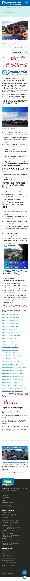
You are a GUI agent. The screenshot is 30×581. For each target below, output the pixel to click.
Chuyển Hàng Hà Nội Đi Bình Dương (10, 320)
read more (4, 469)
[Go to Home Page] (2, 8)
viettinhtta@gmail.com (12, 403)
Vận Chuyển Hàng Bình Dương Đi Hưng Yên (15, 462)
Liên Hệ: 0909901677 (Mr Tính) (10, 43)
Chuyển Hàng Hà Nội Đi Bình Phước (10, 323)
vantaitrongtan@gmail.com (8, 502)
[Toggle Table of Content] (25, 52)
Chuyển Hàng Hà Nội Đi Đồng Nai (10, 326)
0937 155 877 (12, 562)
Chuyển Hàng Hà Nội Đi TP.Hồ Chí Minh (11, 332)
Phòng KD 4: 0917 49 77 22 (10, 560)
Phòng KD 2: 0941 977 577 (9, 555)
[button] (8, 473)
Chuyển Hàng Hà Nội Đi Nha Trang (10, 317)
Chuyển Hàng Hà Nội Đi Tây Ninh (10, 329)
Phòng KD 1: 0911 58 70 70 (10, 553)
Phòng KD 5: (6, 562)
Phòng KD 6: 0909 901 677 (9, 565)
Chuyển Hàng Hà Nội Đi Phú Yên (10, 314)
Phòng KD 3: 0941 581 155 (9, 557)
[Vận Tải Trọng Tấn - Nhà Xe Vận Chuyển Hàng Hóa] (12, 3)
